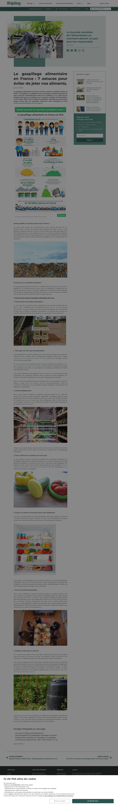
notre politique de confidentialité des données (58, 796)
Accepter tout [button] (92, 801)
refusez (10, 794)
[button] (60, 801)
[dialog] (59, 790)
